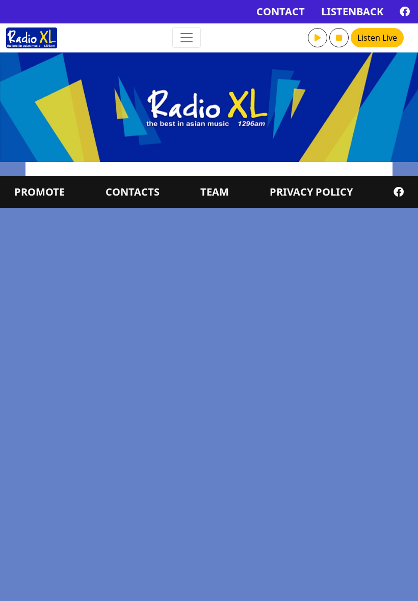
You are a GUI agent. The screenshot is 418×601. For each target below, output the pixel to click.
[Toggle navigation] (186, 38)
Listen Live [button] (377, 37)
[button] (317, 37)
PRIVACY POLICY (311, 192)
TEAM (214, 192)
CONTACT (280, 11)
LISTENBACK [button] (352, 11)
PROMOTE (39, 192)
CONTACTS (133, 192)
